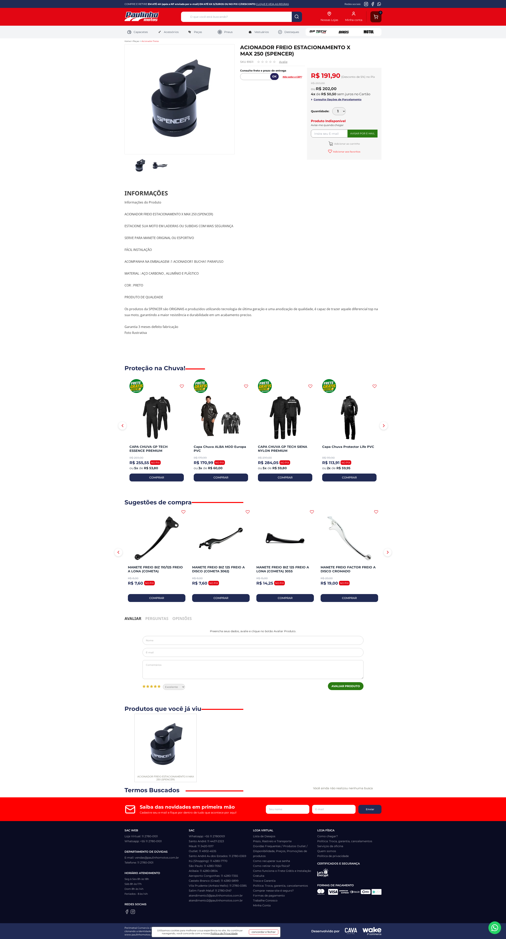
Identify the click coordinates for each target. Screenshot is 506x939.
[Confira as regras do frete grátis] (136, 386)
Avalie (283, 62)
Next (384, 426)
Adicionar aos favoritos (346, 151)
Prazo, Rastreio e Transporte (272, 841)
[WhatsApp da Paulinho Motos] (379, 4)
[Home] (153, 17)
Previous (122, 426)
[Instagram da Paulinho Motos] (366, 4)
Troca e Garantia (264, 880)
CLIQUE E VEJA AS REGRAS (272, 4)
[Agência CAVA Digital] (351, 931)
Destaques (291, 32)
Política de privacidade (333, 856)
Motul (368, 32)
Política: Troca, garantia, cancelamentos (280, 885)
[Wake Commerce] (372, 931)
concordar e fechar (264, 931)
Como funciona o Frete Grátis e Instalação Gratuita (282, 873)
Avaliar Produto (345, 686)
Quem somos (326, 851)
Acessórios (171, 32)
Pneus (228, 32)
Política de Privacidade (224, 933)
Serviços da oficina (330, 846)
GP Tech (318, 32)
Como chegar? (327, 836)
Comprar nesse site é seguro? (273, 890)
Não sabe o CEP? (292, 76)
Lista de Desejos (264, 836)
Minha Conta (262, 905)
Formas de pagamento (269, 895)
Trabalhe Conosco (265, 900)
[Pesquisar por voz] (185, 17)
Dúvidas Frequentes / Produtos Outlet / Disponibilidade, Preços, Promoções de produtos (280, 851)
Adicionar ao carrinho (347, 143)
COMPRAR (156, 477)
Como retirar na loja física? (271, 866)
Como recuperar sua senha (271, 861)
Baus (343, 32)
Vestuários (261, 32)
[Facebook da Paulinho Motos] (372, 4)
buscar (297, 17)
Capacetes (141, 32)
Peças (198, 32)
